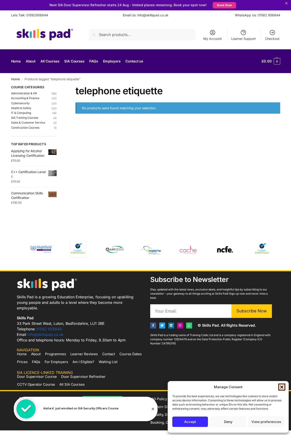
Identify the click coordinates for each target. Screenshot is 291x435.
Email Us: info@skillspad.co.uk (145, 15)
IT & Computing (21, 113)
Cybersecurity (20, 103)
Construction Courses (25, 127)
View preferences (266, 422)
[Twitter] (162, 325)
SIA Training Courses (24, 117)
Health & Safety (21, 108)
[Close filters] (58, 87)
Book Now (224, 5)
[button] (281, 387)
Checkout (272, 39)
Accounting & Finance (25, 98)
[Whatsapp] (189, 325)
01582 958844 (49, 329)
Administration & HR (24, 93)
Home (15, 79)
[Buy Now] (86, 409)
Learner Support (243, 39)
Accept (190, 422)
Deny (228, 422)
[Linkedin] (171, 325)
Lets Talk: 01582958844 (29, 15)
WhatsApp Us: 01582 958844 (257, 15)
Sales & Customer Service (28, 122)
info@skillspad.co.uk (45, 334)
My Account (212, 39)
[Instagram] (180, 325)
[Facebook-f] (153, 325)
